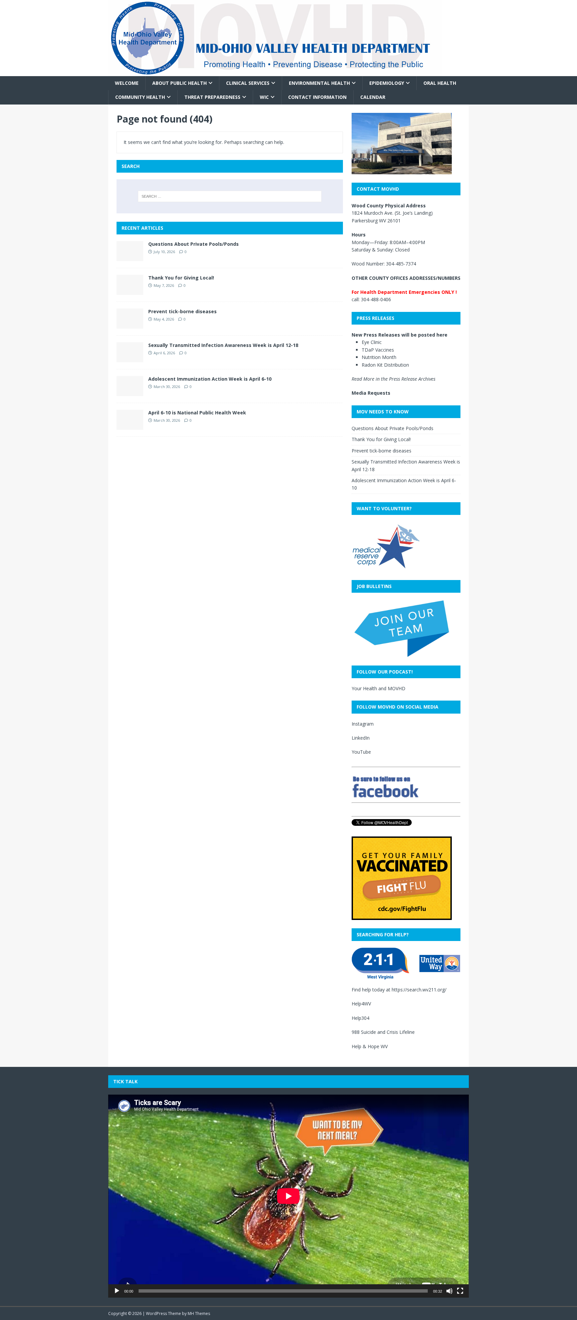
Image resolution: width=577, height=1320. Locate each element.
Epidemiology (386, 83)
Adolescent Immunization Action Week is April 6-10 (209, 379)
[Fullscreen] (460, 1291)
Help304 (360, 1018)
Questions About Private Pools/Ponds (193, 244)
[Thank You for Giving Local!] (130, 291)
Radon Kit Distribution (385, 365)
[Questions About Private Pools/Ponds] (130, 257)
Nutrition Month (379, 357)
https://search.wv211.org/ (419, 989)
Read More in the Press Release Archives (393, 379)
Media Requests (371, 393)
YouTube (361, 752)
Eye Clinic (372, 342)
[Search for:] (230, 196)
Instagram (363, 724)
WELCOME (127, 83)
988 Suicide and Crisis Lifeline (383, 1032)
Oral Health (439, 83)
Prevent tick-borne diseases (182, 311)
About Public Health (179, 83)
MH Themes (199, 1313)
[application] (288, 1196)
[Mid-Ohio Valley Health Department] (275, 72)
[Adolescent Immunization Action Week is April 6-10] (130, 392)
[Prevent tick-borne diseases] (130, 324)
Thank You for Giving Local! (181, 277)
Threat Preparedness (212, 97)
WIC (264, 97)
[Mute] (449, 1291)
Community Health (140, 97)
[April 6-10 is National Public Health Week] (130, 425)
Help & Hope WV (370, 1046)
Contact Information (317, 97)
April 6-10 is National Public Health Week (197, 412)
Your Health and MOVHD (378, 688)
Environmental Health (319, 83)
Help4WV (361, 1003)
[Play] (117, 1291)
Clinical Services (247, 83)
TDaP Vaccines (378, 350)
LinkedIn (361, 738)
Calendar (372, 97)
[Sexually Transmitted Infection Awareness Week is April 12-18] (130, 358)
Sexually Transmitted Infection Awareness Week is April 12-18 (223, 345)
